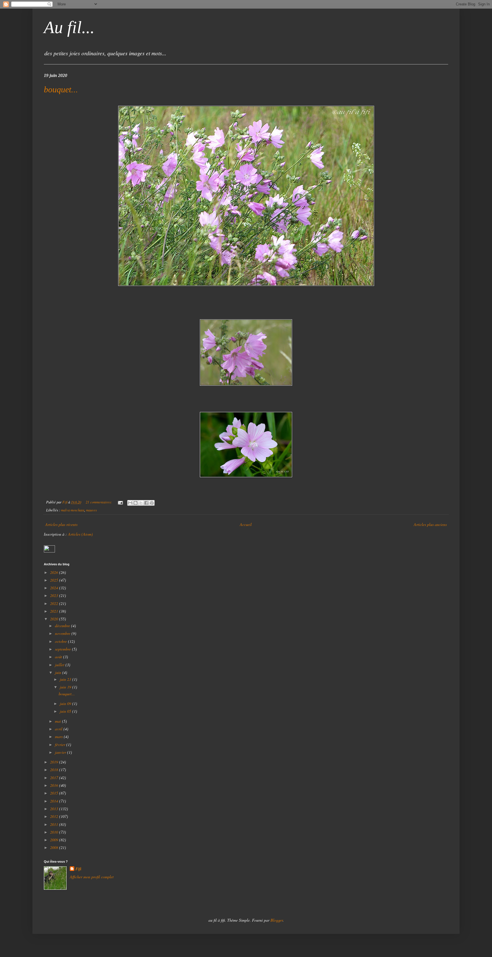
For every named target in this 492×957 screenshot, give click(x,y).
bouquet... (61, 89)
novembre (63, 633)
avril (59, 729)
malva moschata (72, 510)
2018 (54, 769)
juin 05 (66, 711)
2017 (54, 777)
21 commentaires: (99, 502)
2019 (54, 762)
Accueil (246, 524)
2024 (54, 587)
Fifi (78, 869)
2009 (54, 839)
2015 (54, 793)
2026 (54, 572)
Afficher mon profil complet (92, 876)
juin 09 (66, 703)
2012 (54, 816)
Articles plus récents (61, 524)
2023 (54, 595)
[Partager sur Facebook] (146, 503)
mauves (91, 510)
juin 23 (66, 679)
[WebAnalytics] (49, 551)
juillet (60, 664)
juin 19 (66, 687)
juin (58, 672)
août (59, 656)
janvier (61, 752)
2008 (54, 847)
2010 (54, 832)
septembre (63, 649)
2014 (54, 801)
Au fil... (69, 27)
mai (58, 721)
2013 (54, 808)
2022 (54, 603)
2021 (54, 611)
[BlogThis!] (135, 503)
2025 (54, 580)
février (60, 744)
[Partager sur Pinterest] (152, 503)
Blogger (276, 920)
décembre (63, 625)
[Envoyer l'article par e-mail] (120, 502)
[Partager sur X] (141, 503)
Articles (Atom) (80, 534)
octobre (61, 641)
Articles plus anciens (430, 524)
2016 (54, 785)
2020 (54, 618)
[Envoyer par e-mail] (130, 503)
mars (59, 736)
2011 (54, 824)
